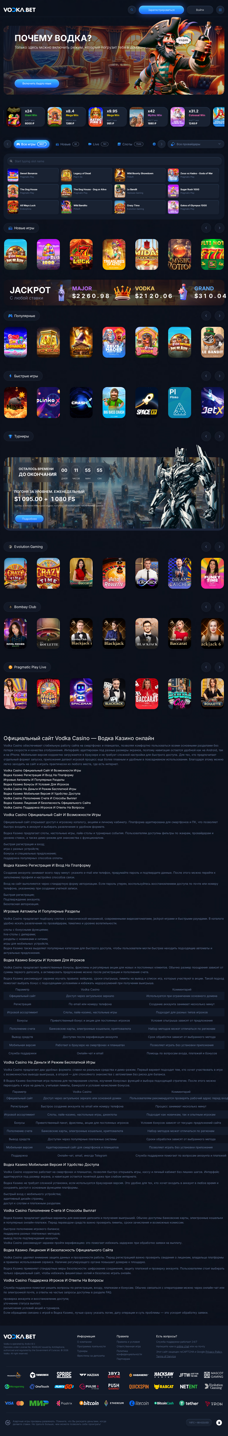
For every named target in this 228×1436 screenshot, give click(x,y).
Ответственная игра (129, 1346)
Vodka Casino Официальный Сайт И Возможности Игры (42, 770)
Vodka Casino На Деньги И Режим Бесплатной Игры (40, 789)
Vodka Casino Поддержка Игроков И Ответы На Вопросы (44, 807)
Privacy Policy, (214, 1351)
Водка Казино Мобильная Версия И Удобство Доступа (42, 793)
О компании (84, 1341)
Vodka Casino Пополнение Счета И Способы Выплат (40, 798)
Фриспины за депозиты (91, 1355)
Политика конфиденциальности (129, 1352)
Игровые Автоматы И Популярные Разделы (34, 779)
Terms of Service (166, 1356)
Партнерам (123, 1358)
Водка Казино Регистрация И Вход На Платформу (39, 775)
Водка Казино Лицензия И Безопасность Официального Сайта (47, 803)
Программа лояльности (91, 1346)
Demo (15, 272)
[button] (8, 144)
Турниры (82, 1350)
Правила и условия (128, 1341)
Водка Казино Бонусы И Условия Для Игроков (36, 784)
